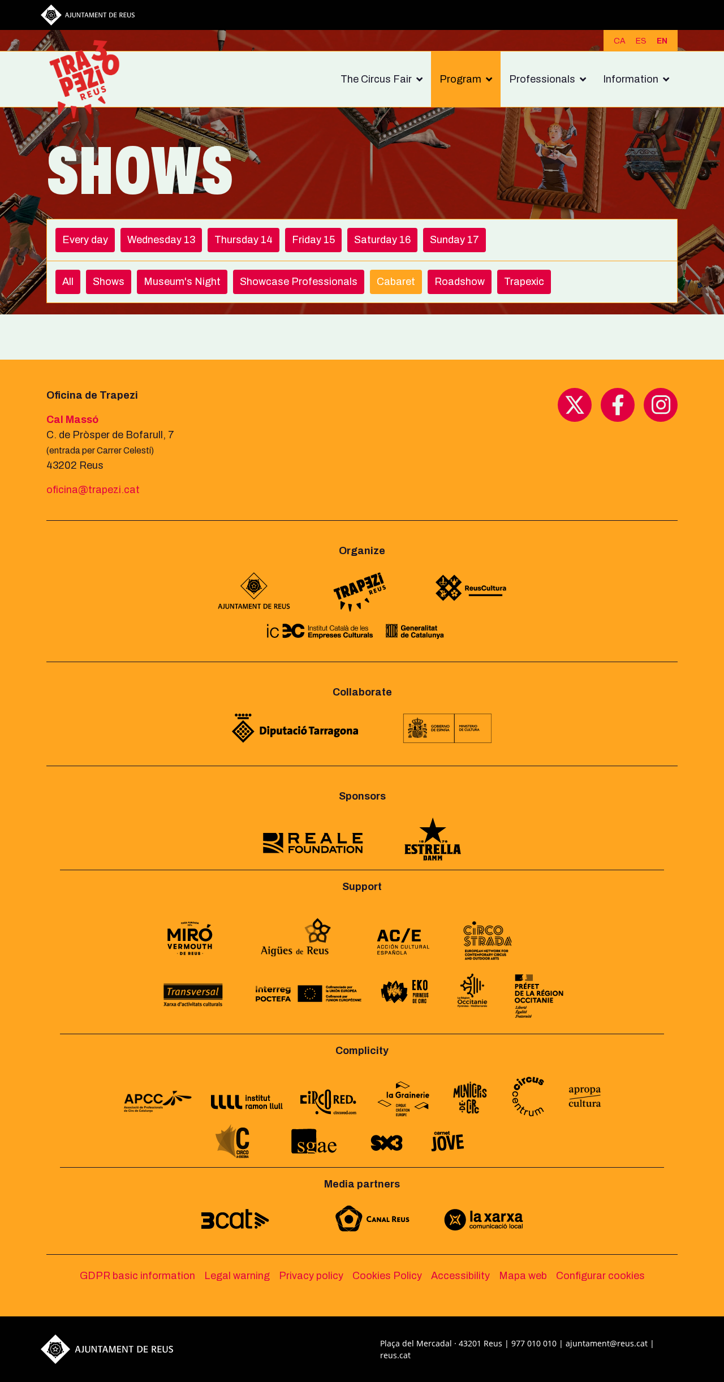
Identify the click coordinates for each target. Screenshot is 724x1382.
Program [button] (460, 79)
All (68, 281)
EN (662, 41)
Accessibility (460, 1275)
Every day (85, 239)
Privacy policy (311, 1275)
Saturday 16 (382, 239)
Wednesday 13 (161, 239)
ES (641, 41)
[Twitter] (575, 404)
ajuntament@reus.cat (607, 1343)
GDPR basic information (137, 1275)
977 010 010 (534, 1343)
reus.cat (395, 1355)
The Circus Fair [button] (376, 79)
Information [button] (630, 79)
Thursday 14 (243, 239)
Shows (108, 281)
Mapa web (523, 1275)
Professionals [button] (542, 79)
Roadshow (459, 281)
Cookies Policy (387, 1275)
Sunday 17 (454, 239)
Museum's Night (182, 281)
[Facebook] (618, 404)
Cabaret (396, 281)
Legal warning (237, 1275)
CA (620, 41)
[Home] (89, 79)
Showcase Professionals (298, 281)
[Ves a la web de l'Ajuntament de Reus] (88, 14)
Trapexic (524, 281)
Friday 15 (313, 239)
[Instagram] (661, 404)
